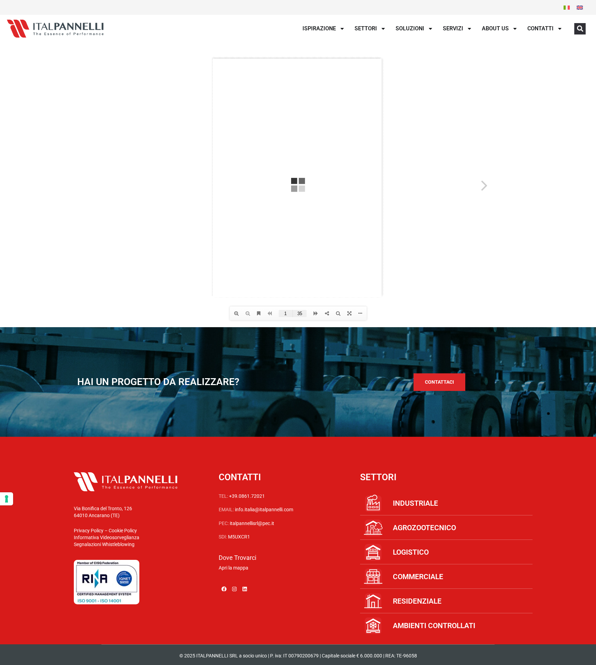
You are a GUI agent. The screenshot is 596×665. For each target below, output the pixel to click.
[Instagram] (234, 589)
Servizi (453, 28)
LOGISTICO (411, 552)
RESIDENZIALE (417, 601)
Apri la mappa (233, 568)
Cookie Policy (123, 530)
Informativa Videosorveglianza (106, 537)
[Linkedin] (244, 589)
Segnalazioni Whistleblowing (104, 544)
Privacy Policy (88, 530)
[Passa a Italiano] (566, 7)
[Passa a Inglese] (579, 7)
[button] (580, 28)
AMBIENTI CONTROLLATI (434, 626)
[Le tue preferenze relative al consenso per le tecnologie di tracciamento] (6, 498)
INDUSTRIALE (415, 503)
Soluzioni (410, 28)
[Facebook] (224, 589)
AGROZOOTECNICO (424, 528)
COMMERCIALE (418, 577)
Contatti (540, 28)
